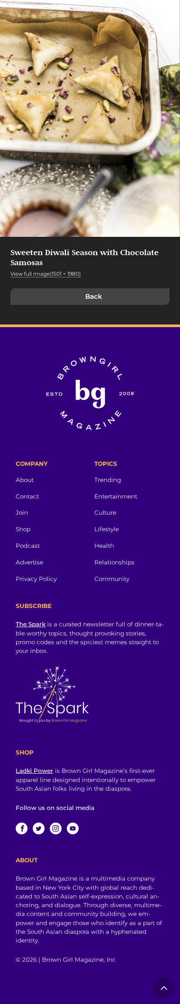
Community (111, 578)
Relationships (114, 562)
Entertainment (115, 496)
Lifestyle (106, 529)
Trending (107, 479)
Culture (105, 512)
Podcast (28, 545)
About (25, 479)
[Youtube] (73, 828)
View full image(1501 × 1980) (45, 273)
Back (93, 296)
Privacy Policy (36, 578)
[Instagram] (56, 828)
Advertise (29, 562)
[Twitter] (39, 828)
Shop (23, 529)
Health (104, 545)
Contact (27, 496)
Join (22, 512)
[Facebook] (22, 828)
